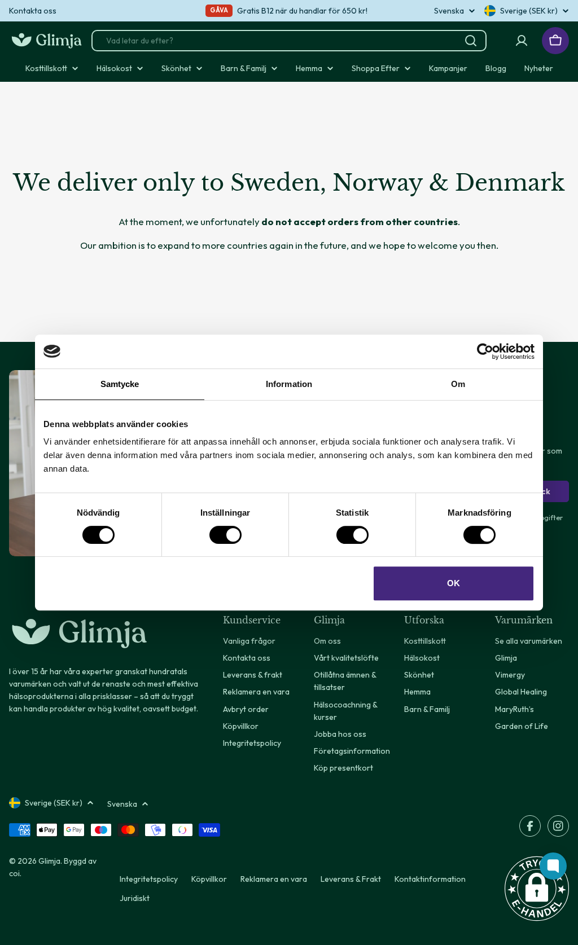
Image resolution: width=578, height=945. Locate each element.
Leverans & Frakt (351, 879)
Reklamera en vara (273, 879)
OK (453, 583)
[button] (537, 888)
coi (14, 873)
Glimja (49, 861)
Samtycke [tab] (119, 384)
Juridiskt (135, 898)
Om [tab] (458, 384)
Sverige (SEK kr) (529, 11)
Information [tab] (289, 384)
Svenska (449, 11)
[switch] (225, 535)
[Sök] (471, 40)
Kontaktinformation (430, 879)
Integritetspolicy (149, 879)
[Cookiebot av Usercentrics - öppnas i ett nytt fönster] (485, 351)
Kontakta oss (32, 11)
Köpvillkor (209, 879)
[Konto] (521, 40)
